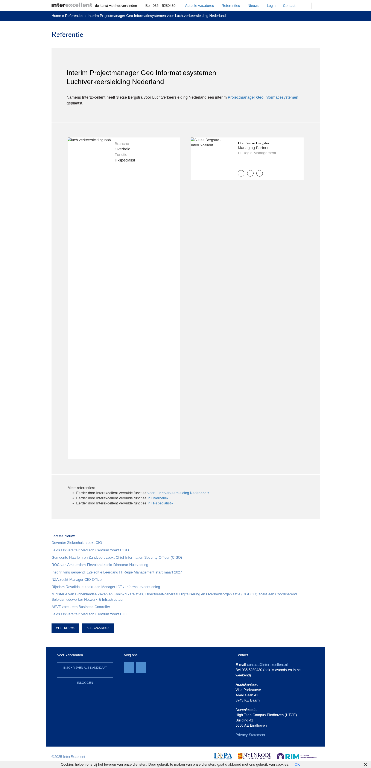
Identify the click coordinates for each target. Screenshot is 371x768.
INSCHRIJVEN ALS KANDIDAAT (85, 667)
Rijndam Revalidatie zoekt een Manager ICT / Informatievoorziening (106, 587)
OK (297, 764)
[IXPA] (223, 756)
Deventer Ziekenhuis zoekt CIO (77, 543)
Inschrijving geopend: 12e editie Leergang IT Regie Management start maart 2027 (117, 572)
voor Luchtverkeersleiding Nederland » (178, 493)
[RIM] (297, 756)
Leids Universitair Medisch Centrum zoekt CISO (90, 550)
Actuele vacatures (199, 6)
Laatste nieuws (64, 536)
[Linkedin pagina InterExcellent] (141, 667)
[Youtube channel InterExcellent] (129, 667)
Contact (289, 6)
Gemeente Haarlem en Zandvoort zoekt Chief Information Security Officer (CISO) (117, 557)
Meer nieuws (65, 627)
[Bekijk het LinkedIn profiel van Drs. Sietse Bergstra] (259, 173)
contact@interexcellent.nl (267, 665)
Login (271, 6)
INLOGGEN (85, 682)
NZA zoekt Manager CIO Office (77, 580)
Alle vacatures (98, 627)
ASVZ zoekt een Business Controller (81, 607)
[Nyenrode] (254, 756)
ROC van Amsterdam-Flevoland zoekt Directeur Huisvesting (100, 565)
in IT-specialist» (160, 503)
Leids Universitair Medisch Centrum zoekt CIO (89, 614)
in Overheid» (157, 498)
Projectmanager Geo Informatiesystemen (263, 97)
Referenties (231, 6)
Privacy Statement (250, 735)
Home (56, 16)
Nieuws (253, 6)
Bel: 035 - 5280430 (160, 6)
